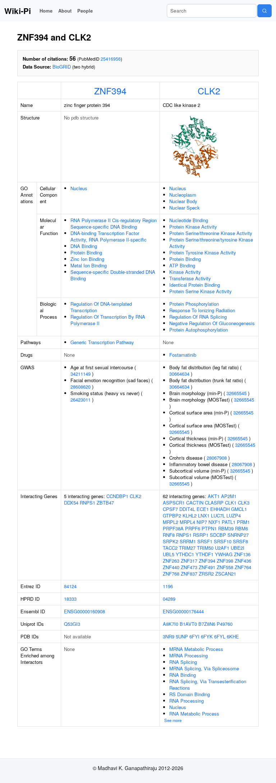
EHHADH (220, 509)
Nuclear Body (183, 201)
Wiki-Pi (17, 11)
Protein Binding (86, 252)
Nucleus (78, 188)
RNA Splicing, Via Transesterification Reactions (207, 684)
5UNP (182, 636)
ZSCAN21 (225, 573)
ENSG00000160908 (84, 611)
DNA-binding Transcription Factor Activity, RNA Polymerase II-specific (108, 236)
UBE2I (237, 547)
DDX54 (71, 502)
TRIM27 (187, 547)
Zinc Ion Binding (87, 258)
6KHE (233, 636)
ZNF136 (242, 554)
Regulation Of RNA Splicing (198, 316)
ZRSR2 (206, 573)
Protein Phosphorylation (194, 303)
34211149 (80, 373)
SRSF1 (204, 541)
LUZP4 (233, 515)
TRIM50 (205, 547)
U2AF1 (222, 547)
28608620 (80, 386)
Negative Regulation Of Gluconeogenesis (212, 323)
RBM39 (226, 528)
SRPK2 (170, 541)
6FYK (207, 636)
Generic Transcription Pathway (102, 342)
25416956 (111, 59)
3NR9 (168, 636)
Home (46, 10)
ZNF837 (189, 573)
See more (172, 720)
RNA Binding (182, 674)
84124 (70, 586)
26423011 (80, 399)
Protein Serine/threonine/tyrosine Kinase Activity (211, 242)
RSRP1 (200, 534)
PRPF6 (192, 528)
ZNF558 (225, 567)
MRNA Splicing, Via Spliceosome (204, 668)
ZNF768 (171, 573)
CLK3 (243, 502)
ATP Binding (182, 265)
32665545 (236, 393)
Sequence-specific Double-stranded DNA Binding (112, 275)
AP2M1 (228, 496)
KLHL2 (190, 515)
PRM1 (243, 522)
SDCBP (218, 534)
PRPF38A (173, 528)
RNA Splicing (183, 661)
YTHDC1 (185, 554)
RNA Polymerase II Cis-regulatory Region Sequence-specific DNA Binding (113, 223)
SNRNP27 (238, 534)
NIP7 (202, 522)
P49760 (225, 623)
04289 (169, 598)
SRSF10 (222, 541)
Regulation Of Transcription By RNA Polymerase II (107, 320)
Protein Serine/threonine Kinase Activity (210, 233)
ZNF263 (171, 560)
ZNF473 (189, 567)
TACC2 (170, 547)
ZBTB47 (105, 502)
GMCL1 (239, 509)
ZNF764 (243, 567)
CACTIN (194, 502)
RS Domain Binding (189, 694)
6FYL (219, 636)
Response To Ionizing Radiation (202, 310)
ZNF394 (110, 90)
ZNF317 (189, 560)
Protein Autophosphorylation (198, 329)
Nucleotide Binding (188, 220)
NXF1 (214, 522)
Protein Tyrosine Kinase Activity (202, 252)
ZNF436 (243, 560)
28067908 (217, 457)
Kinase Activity (185, 271)
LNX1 (204, 515)
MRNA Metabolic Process (196, 649)
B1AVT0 (188, 623)
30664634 (179, 373)
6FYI (194, 636)
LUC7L (218, 515)
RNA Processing (186, 700)
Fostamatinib (182, 354)
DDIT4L (187, 509)
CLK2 (209, 90)
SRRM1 (188, 541)
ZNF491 (207, 567)
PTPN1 (209, 528)
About (65, 10)
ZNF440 (171, 567)
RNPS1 (87, 502)
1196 (168, 586)
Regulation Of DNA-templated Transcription (101, 307)
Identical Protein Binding (194, 284)
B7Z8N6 (206, 623)
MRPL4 (187, 522)
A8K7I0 (170, 623)
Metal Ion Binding (88, 265)
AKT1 (214, 496)
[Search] (264, 10)
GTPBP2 (172, 515)
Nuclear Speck (184, 207)
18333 (70, 598)
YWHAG (224, 554)
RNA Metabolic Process (194, 713)
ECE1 (203, 509)
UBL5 (168, 554)
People (85, 10)
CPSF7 (170, 509)
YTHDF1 (204, 554)
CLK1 (230, 502)
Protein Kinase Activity (193, 226)
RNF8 (169, 534)
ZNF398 (225, 560)
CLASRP (214, 502)
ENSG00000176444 (183, 611)
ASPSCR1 (174, 502)
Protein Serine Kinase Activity (200, 291)
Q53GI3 (72, 623)
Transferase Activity (190, 278)
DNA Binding (83, 246)
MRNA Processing (188, 655)
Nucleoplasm (182, 194)
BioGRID (61, 66)
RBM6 (241, 528)
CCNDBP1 (117, 496)
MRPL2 (170, 522)
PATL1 (228, 522)
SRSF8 (240, 541)
